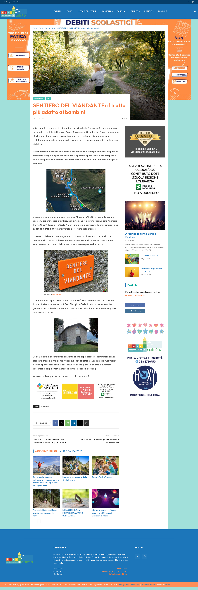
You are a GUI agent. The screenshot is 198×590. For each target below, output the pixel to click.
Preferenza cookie (148, 585)
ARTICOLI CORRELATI (46, 451)
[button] (195, 11)
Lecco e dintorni (87, 11)
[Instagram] (193, 2)
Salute (134, 11)
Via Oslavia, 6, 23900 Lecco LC (115, 571)
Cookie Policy (135, 585)
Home (35, 28)
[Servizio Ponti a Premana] (105, 465)
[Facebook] (189, 2)
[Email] (80, 423)
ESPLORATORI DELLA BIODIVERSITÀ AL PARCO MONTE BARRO (72, 513)
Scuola (121, 11)
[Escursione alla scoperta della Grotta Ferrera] (75, 465)
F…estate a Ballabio (149, 257)
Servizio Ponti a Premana (102, 477)
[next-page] (39, 521)
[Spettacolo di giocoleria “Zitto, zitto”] (132, 274)
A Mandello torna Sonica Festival (140, 237)
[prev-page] (34, 521)
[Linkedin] (74, 423)
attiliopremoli (56, 294)
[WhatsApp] (67, 423)
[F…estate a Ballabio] (132, 261)
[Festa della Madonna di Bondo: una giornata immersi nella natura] (46, 498)
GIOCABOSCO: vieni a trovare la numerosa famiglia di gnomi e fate (49, 441)
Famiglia (106, 11)
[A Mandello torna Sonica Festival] (145, 217)
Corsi (69, 11)
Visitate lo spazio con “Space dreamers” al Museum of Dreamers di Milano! (104, 513)
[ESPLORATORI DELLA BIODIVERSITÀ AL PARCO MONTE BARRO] (75, 498)
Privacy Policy (124, 585)
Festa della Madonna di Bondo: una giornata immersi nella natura (45, 513)
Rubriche (162, 11)
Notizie (148, 11)
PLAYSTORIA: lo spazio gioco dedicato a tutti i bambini (100, 441)
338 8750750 (122, 568)
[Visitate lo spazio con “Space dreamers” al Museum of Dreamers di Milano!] (105, 498)
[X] (61, 423)
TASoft (167, 585)
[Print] (86, 423)
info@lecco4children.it (135, 297)
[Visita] (145, 158)
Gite (53, 28)
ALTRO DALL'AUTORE (71, 451)
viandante (45, 407)
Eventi (57, 11)
